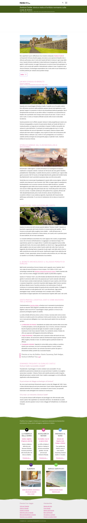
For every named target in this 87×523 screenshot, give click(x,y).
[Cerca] (62, 3)
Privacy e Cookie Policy (50, 517)
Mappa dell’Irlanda (49, 510)
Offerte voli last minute (56, 489)
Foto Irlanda (47, 508)
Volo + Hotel (30, 494)
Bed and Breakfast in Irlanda (28, 514)
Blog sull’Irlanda (48, 512)
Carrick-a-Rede (34, 305)
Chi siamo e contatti (49, 514)
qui (39, 357)
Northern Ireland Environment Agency (45, 271)
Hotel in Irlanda (24, 508)
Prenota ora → (27, 458)
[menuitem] (62, 3)
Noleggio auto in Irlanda (26, 512)
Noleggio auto (56, 492)
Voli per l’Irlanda (24, 506)
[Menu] (65, 3)
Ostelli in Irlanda (24, 510)
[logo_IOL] (25, 3)
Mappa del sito (48, 506)
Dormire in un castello (26, 517)
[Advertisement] (43, 22)
